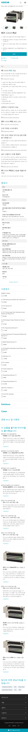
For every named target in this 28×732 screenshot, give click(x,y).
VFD (15, 687)
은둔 (9, 725)
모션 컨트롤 (10, 6)
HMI (20, 690)
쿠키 (19, 725)
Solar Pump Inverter (7, 690)
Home (2, 6)
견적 (14, 54)
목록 (4, 58)
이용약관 (14, 725)
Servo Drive (21, 687)
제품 (6, 6)
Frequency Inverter (7, 687)
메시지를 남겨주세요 (15, 730)
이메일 (4, 60)
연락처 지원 (15, 58)
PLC (14, 6)
